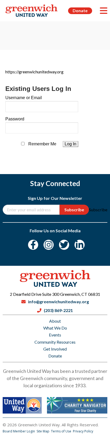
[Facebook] (33, 245)
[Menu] (103, 10)
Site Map (43, 431)
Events (55, 334)
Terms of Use (61, 431)
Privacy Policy (83, 431)
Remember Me (42, 144)
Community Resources (55, 341)
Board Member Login (19, 431)
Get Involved (55, 348)
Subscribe (74, 209)
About (55, 320)
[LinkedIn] (79, 245)
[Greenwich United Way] (31, 10)
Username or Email (23, 97)
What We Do (55, 327)
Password (14, 119)
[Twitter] (64, 245)
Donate (80, 10)
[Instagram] (49, 245)
